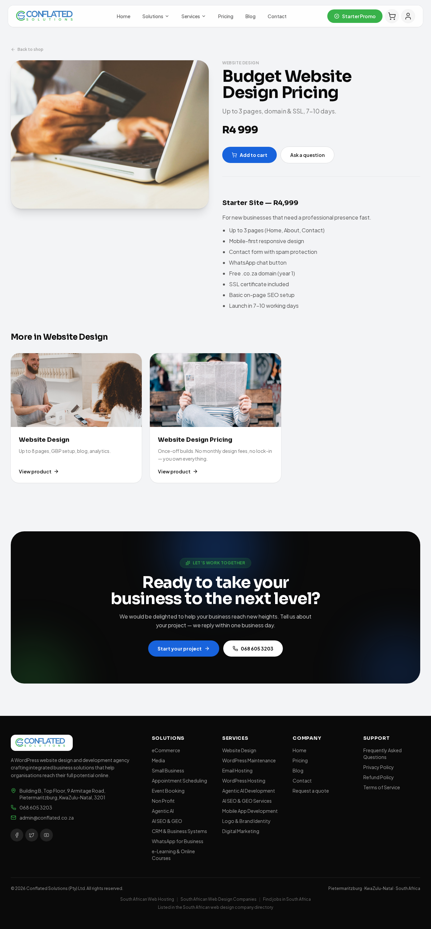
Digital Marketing (240, 831)
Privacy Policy (378, 767)
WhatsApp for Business (177, 841)
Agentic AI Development (248, 791)
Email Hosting (237, 770)
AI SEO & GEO (167, 821)
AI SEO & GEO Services (247, 801)
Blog (250, 16)
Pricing (225, 16)
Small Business (168, 770)
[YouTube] (46, 835)
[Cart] (392, 16)
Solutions (152, 16)
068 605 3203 (257, 648)
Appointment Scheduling (179, 780)
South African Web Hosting (147, 899)
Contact (277, 16)
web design (222, 907)
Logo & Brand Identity (246, 821)
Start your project (180, 648)
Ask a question (307, 155)
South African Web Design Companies (218, 899)
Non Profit (163, 801)
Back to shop (30, 49)
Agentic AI (163, 811)
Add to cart (253, 155)
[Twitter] (32, 835)
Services (190, 16)
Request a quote (311, 791)
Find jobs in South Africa (287, 899)
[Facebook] (17, 835)
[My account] (408, 16)
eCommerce (166, 750)
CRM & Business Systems (179, 831)
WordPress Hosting (243, 780)
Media (158, 760)
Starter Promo (359, 16)
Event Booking (168, 791)
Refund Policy (378, 777)
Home (123, 16)
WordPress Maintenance (249, 760)
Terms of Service (381, 787)
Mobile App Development (250, 811)
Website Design (239, 750)
